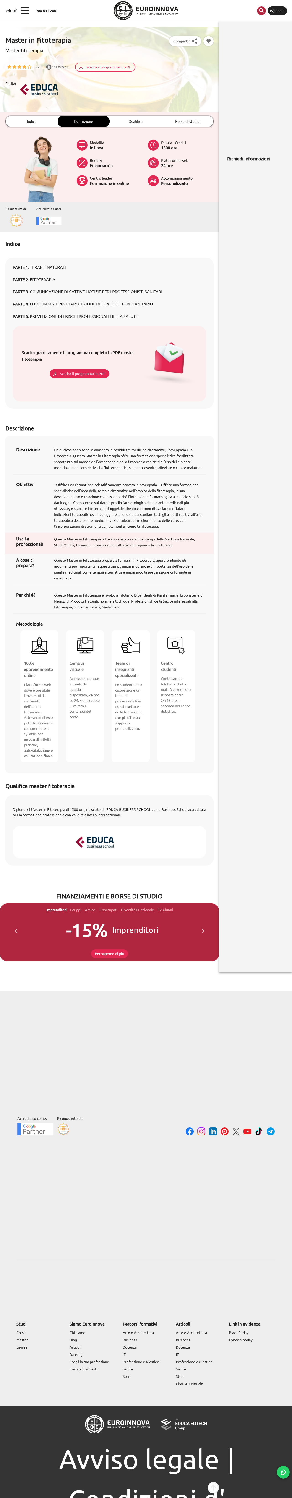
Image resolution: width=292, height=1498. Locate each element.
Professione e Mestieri (141, 1362)
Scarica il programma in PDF (108, 67)
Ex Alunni (165, 910)
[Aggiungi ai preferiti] (208, 41)
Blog (73, 1340)
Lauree (22, 1347)
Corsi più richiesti (83, 1369)
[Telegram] (271, 1132)
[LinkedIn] (213, 1132)
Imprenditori (56, 910)
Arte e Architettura (138, 1333)
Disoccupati (108, 910)
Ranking (76, 1354)
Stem (127, 1376)
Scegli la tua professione (89, 1362)
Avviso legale (139, 1459)
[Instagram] (201, 1132)
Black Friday (238, 1333)
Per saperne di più (109, 954)
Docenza (130, 1347)
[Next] (203, 929)
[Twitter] (236, 1132)
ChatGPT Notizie (189, 1384)
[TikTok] (259, 1132)
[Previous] (16, 929)
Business (130, 1340)
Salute (128, 1369)
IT (124, 1354)
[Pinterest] (225, 1132)
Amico (90, 910)
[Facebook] (190, 1132)
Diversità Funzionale (137, 910)
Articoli (75, 1347)
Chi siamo (77, 1333)
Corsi (20, 1333)
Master (22, 1340)
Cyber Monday (241, 1340)
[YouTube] (247, 1132)
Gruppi (75, 910)
